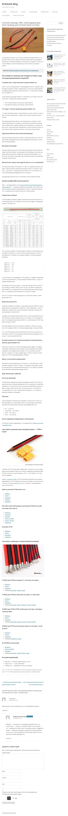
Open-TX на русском (18, 15)
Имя (3, 771)
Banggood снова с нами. (53, 119)
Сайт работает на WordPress (9, 813)
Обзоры (23, 12)
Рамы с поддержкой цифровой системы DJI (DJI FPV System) (59, 73)
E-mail (4, 777)
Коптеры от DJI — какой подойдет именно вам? (59, 64)
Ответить (4, 710)
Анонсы (49, 129)
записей (50, 157)
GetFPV (7, 496)
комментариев (52, 159)
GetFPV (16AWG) (9, 520)
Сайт (3, 784)
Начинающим (33, 12)
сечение (28, 671)
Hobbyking (8, 502)
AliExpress (7, 494)
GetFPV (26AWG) (9, 649)
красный (13, 590)
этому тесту (16, 483)
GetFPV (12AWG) (9, 518)
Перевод (34, 669)
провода (23, 671)
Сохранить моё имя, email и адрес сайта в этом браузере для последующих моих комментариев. (19, 793)
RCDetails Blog (10, 4)
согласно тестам (11, 479)
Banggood (8, 498)
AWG (11, 671)
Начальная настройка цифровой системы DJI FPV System (59, 81)
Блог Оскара (28, 669)
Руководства (14, 12)
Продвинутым (45, 12)
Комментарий (6, 752)
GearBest (7, 500)
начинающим (16, 671)
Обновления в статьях (53, 135)
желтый (28, 605)
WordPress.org (50, 161)
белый (23, 653)
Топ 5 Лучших (5, 15)
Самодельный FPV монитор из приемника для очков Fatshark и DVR (60, 89)
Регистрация (50, 153)
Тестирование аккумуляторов (55, 143)
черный (19, 590)
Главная (4, 12)
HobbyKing (8, 522)
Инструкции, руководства (54, 51)
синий (23, 590)
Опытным (55, 12)
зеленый (23, 605)
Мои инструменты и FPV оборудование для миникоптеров (59, 56)
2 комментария (36, 671)
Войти (48, 155)
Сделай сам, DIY (51, 141)
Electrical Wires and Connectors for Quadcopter (24, 70)
